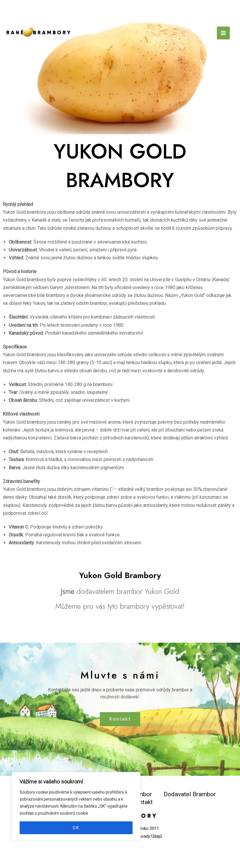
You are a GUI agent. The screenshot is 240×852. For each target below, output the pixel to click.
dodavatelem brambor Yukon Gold (128, 591)
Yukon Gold (192, 295)
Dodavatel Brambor (190, 794)
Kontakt (120, 719)
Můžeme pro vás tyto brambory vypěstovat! (120, 606)
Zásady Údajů (149, 836)
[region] (76, 806)
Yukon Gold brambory (24, 279)
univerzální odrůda (113, 354)
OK (76, 827)
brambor (98, 303)
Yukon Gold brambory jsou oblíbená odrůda (46, 212)
